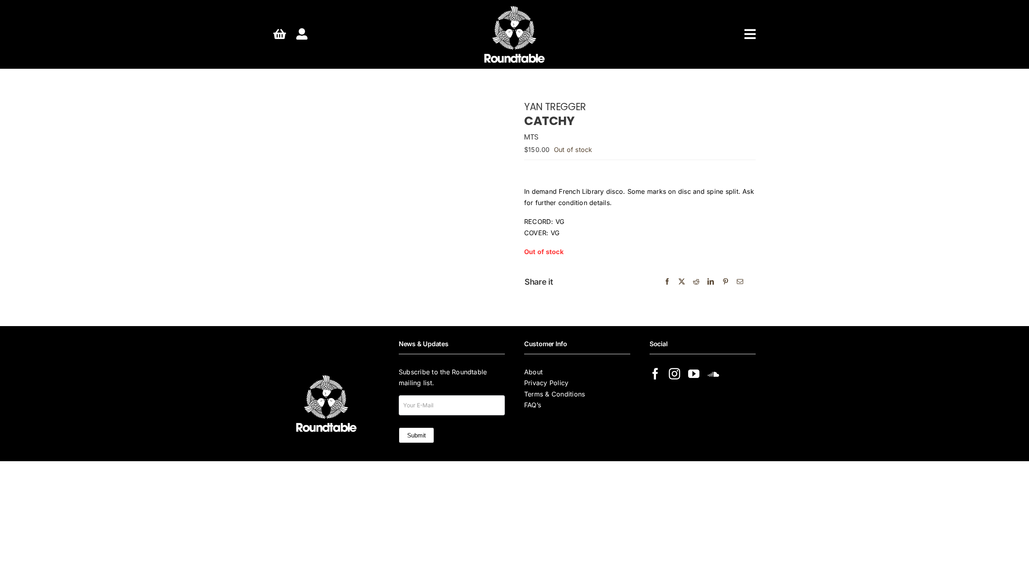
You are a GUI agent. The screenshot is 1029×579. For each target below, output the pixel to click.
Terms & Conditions (554, 394)
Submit (416, 435)
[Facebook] (667, 281)
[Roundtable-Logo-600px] (514, 9)
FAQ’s (532, 405)
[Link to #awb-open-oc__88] (750, 34)
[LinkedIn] (710, 281)
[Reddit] (696, 281)
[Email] (740, 281)
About (533, 372)
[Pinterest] (725, 281)
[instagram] (674, 374)
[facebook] (655, 374)
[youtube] (693, 374)
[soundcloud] (713, 374)
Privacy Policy (546, 383)
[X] (681, 281)
